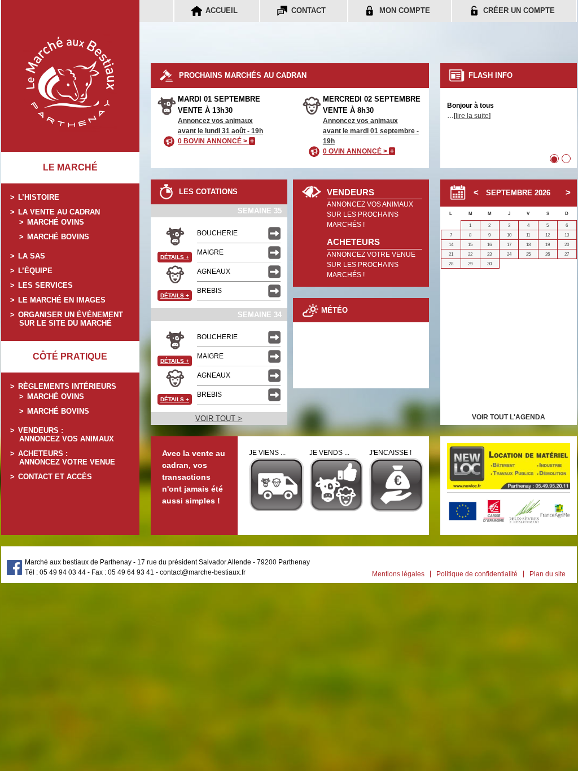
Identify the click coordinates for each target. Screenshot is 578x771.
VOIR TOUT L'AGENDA (508, 417)
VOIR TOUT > (218, 418)
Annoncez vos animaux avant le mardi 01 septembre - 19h (371, 131)
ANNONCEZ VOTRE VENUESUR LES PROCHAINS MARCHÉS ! (371, 265)
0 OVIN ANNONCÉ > (358, 151)
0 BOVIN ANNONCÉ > (216, 141)
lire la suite (472, 116)
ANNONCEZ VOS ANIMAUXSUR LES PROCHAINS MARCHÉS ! (370, 214)
